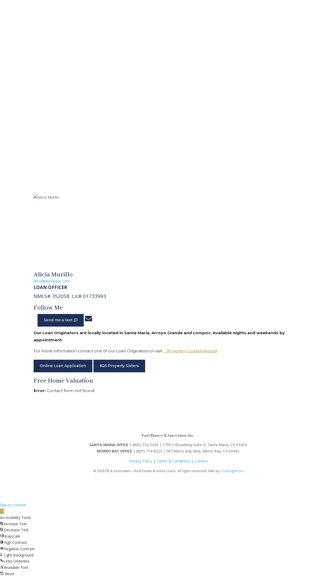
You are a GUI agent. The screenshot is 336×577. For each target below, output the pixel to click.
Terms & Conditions (173, 460)
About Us (294, 76)
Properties (132, 76)
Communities (226, 76)
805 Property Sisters (119, 365)
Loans (151, 76)
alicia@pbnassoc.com (52, 281)
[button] (2, 511)
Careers (201, 460)
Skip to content (13, 504)
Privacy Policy (140, 460)
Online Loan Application (63, 365)
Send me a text (58, 320)
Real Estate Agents (265, 76)
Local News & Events (186, 76)
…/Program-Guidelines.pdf (190, 350)
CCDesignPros (231, 470)
